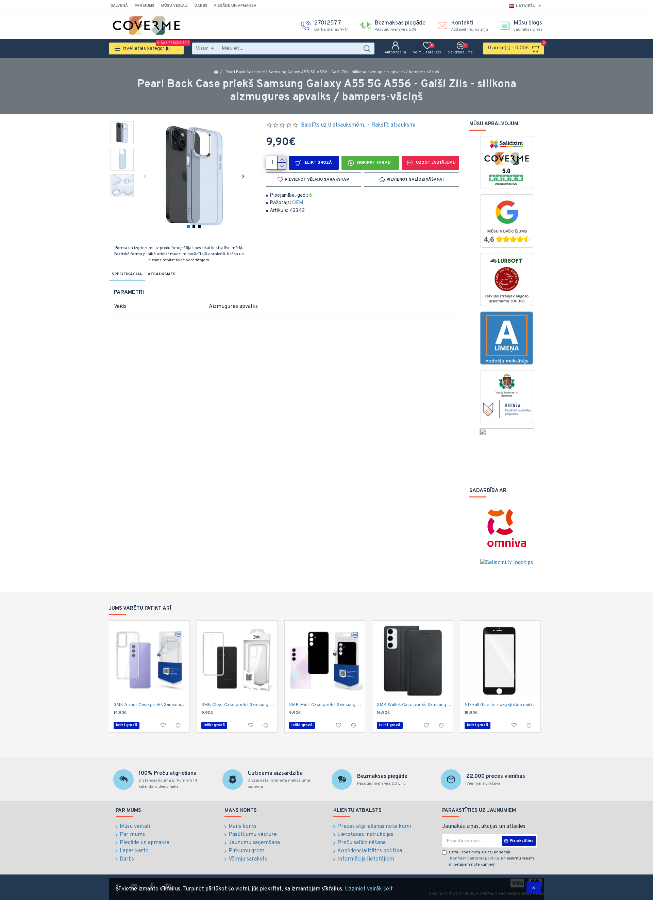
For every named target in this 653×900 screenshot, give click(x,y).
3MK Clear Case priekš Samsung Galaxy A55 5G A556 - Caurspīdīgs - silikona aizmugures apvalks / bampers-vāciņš (238, 705)
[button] (145, 176)
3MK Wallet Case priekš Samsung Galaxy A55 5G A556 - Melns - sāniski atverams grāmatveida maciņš (414, 705)
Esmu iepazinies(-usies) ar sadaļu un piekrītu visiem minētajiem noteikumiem (491, 858)
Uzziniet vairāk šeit (369, 889)
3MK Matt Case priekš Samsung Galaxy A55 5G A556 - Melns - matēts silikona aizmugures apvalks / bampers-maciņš (326, 705)
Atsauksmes (161, 274)
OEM (297, 203)
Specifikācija (127, 274)
